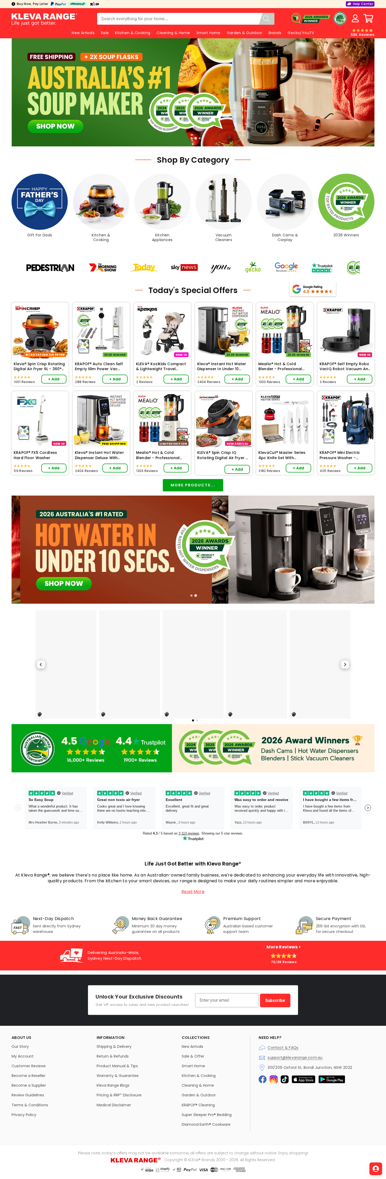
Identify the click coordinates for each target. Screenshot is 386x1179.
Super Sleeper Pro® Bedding (207, 1114)
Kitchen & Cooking (132, 32)
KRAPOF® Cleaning (198, 1105)
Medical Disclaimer (114, 1105)
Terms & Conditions (30, 1105)
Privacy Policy (24, 1114)
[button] (368, 18)
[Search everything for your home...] (266, 19)
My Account (23, 1056)
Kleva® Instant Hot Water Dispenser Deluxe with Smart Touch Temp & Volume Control (99, 455)
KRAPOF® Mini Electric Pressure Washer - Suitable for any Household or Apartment (344, 455)
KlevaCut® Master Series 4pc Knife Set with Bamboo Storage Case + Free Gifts (282, 455)
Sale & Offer (193, 1056)
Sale (105, 32)
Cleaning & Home (173, 32)
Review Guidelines (28, 1095)
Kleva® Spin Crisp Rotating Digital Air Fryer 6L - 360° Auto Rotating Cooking (39, 367)
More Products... (193, 485)
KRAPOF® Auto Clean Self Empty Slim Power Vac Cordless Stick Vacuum (99, 367)
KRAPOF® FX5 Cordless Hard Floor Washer (35, 455)
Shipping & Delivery (114, 1046)
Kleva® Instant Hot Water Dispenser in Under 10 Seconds (221, 367)
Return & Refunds (113, 1056)
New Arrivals (192, 1046)
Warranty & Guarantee (118, 1075)
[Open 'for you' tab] (375, 1168)
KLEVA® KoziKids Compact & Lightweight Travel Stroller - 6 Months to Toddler (161, 367)
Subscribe (275, 1000)
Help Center (363, 4)
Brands (275, 32)
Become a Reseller (28, 1075)
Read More (193, 892)
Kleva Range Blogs (113, 1085)
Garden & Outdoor (244, 32)
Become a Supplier (29, 1085)
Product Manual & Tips (117, 1066)
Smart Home (208, 32)
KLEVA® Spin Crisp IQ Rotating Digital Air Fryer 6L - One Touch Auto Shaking (223, 455)
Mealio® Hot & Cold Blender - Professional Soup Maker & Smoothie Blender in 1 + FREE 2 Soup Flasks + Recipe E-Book (282, 367)
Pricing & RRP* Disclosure (119, 1095)
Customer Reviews (29, 1066)
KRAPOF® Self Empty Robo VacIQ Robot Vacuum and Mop (345, 367)
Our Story (20, 1046)
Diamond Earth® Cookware (206, 1124)
